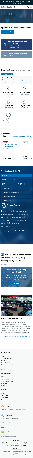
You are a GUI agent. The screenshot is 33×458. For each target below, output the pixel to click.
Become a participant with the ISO (13, 231)
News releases (9, 423)
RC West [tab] (6, 188)
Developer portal (5, 397)
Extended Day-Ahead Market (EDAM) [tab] (14, 184)
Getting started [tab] (8, 175)
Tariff (2, 367)
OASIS (2, 377)
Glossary (6, 454)
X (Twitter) (13, 442)
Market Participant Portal (7, 379)
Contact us (3, 393)
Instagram (28, 442)
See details (4, 264)
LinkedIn (17, 445)
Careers (3, 369)
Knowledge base (5, 399)
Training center (4, 395)
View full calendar (20, 136)
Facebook (20, 442)
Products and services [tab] (10, 196)
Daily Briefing (8, 415)
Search (27, 7)
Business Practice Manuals (7, 362)
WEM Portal (4, 383)
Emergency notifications (6, 358)
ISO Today (8, 406)
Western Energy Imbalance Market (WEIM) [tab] (15, 180)
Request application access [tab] (11, 192)
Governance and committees (8, 365)
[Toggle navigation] (31, 7)
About (2, 356)
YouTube (24, 445)
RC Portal (3, 385)
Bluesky (5, 442)
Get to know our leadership (23, 336)
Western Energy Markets (7, 381)
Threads (10, 445)
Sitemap (10, 454)
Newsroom (3, 360)
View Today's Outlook (7, 74)
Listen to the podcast (7, 32)
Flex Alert (7, 432)
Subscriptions (16, 448)
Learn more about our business (8, 336)
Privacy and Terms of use (18, 454)
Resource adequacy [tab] (9, 200)
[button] (28, 136)
